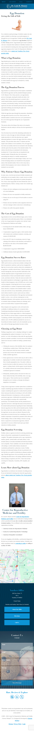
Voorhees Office (17, 590)
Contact (29, 1)
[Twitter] (22, 697)
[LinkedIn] (17, 697)
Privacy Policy (17, 724)
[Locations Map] (17, 566)
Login (23, 724)
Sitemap (11, 724)
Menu (4, 1)
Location (12, 1)
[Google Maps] (12, 697)
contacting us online (20, 543)
